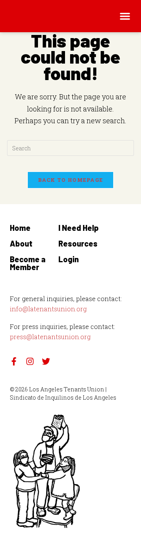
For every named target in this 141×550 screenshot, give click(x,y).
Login (68, 259)
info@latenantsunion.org (48, 309)
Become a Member (27, 263)
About (21, 243)
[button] (125, 16)
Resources (78, 243)
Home (20, 228)
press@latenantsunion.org (50, 337)
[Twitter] (46, 361)
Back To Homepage (70, 179)
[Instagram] (30, 361)
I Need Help (78, 228)
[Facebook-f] (14, 361)
